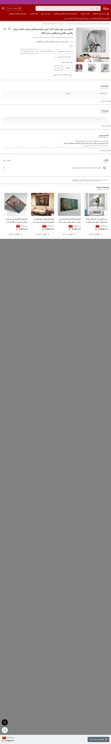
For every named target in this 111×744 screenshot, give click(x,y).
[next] (4, 214)
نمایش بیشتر (106, 101)
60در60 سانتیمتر (29, 51)
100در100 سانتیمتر (64, 57)
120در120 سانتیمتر (47, 51)
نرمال (58, 67)
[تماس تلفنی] (5, 722)
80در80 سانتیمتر (64, 51)
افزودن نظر (7, 160)
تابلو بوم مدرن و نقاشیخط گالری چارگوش (52, 41)
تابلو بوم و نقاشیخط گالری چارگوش (52, 24)
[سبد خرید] (3, 8)
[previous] (106, 214)
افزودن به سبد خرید (97, 739)
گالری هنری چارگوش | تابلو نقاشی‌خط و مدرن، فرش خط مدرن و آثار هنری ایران (87, 24)
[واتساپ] (5, 730)
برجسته (68, 67)
